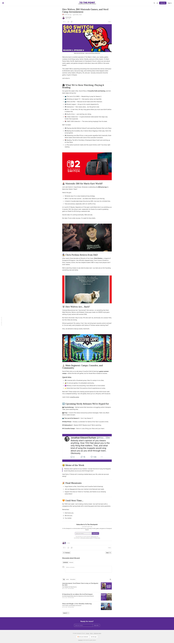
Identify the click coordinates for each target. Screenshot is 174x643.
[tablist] (68, 562)
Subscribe (162, 3)
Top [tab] (64, 579)
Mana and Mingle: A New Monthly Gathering (77, 603)
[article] (87, 587)
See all (65, 613)
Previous (67, 552)
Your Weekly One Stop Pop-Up (69, 587)
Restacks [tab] (71, 562)
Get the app (93, 636)
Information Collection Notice (87, 538)
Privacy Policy (97, 538)
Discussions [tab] (72, 579)
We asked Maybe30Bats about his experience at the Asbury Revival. (78, 596)
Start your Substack (83, 636)
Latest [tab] (67, 579)
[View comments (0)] (68, 21)
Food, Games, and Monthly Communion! (71, 605)
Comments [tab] (65, 562)
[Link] (60, 86)
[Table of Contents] (1, 321)
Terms (91, 633)
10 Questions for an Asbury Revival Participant (77, 594)
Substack (80, 640)
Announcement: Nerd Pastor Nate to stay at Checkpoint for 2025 (80, 584)
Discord (72, 489)
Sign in (170, 3)
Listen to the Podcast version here (92, 53)
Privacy (87, 633)
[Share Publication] (157, 3)
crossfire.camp (74, 397)
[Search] (154, 3)
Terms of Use (93, 536)
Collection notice (97, 633)
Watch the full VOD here (79, 53)
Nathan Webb (68, 17)
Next (107, 552)
